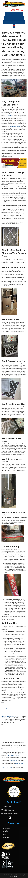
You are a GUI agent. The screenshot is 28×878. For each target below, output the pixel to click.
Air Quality (5, 831)
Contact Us (5, 836)
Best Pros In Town (14, 788)
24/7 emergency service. (13, 755)
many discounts (13, 760)
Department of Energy (14, 126)
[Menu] (14, 26)
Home (4, 827)
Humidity (5, 833)
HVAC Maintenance (14, 708)
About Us (5, 834)
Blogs (7, 708)
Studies (9, 115)
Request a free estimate (7, 767)
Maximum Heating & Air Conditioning (14, 793)
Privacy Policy (6, 837)
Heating (5, 830)
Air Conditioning (6, 828)
